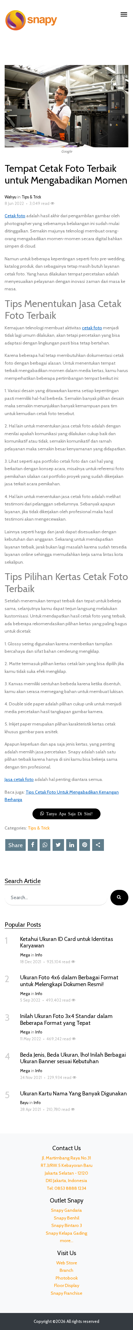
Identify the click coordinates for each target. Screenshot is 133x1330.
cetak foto (92, 328)
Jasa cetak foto (19, 779)
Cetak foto (15, 216)
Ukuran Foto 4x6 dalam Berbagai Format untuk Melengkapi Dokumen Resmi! (69, 981)
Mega (25, 955)
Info (38, 955)
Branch (66, 1270)
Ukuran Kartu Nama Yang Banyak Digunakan (73, 1093)
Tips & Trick (31, 197)
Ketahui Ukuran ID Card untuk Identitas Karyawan (66, 942)
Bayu (24, 1102)
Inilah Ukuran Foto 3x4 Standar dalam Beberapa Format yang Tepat (66, 1019)
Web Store (66, 1263)
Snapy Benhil (66, 1218)
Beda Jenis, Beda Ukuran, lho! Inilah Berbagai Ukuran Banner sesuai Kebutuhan (73, 1058)
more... (66, 1240)
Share (15, 845)
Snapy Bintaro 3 (66, 1225)
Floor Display (66, 1285)
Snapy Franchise (66, 1293)
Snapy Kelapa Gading (66, 1233)
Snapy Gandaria (66, 1210)
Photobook (67, 1278)
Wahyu (10, 197)
